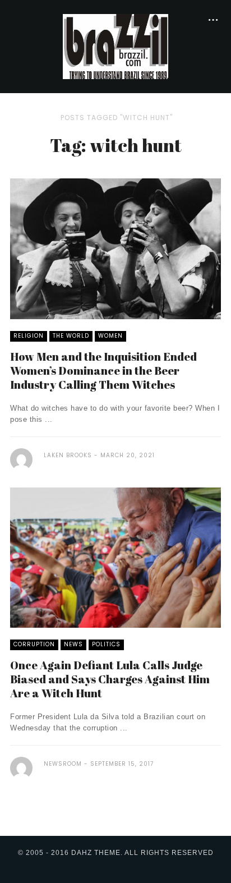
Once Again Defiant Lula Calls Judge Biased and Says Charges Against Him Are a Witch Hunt (110, 679)
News (73, 644)
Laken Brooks (68, 455)
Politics (106, 644)
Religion (28, 336)
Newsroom (63, 764)
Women (110, 336)
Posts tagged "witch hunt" (117, 117)
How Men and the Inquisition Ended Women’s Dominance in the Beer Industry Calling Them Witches (103, 370)
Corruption (34, 644)
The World (71, 336)
